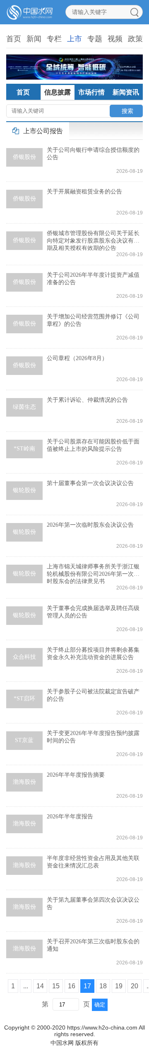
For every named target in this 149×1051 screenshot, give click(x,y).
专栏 (54, 39)
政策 (135, 39)
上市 (74, 39)
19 (119, 986)
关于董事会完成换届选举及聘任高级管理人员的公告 (93, 612)
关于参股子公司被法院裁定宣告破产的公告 (93, 695)
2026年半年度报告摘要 (76, 775)
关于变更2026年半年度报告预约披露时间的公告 (93, 737)
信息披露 (57, 92)
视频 (115, 39)
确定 (99, 1005)
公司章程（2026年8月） (77, 358)
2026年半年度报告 (70, 816)
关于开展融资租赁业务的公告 (84, 192)
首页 (13, 39)
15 (56, 986)
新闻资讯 (126, 92)
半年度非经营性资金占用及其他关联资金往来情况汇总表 (93, 862)
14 (40, 986)
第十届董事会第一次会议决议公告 (90, 483)
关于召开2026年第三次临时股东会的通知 (93, 945)
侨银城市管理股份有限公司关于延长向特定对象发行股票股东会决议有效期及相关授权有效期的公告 (93, 240)
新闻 (33, 39)
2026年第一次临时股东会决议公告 (90, 525)
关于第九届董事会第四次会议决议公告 (93, 903)
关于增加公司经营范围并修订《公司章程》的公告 (93, 320)
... (25, 986)
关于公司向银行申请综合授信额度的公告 (93, 153)
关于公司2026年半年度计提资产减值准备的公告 (93, 278)
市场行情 (91, 92)
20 (134, 986)
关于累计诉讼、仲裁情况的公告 (87, 400)
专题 (94, 39)
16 (71, 986)
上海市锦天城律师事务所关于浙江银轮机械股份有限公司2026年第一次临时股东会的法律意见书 (93, 573)
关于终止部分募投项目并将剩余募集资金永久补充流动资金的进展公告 (93, 653)
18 (103, 986)
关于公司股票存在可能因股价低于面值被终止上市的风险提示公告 (93, 445)
